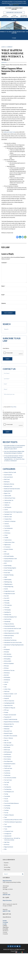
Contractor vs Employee (9, 521)
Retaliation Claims (8, 726)
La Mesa (5, 925)
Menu (15, 19)
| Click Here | (16, 4)
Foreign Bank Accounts (9, 593)
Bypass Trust (7, 493)
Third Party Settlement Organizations (13, 822)
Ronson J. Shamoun (8, 738)
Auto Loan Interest (8, 477)
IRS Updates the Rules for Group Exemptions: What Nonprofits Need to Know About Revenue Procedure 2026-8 (14, 447)
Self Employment (8, 752)
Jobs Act (6, 682)
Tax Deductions (7, 789)
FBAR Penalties (7, 579)
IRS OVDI (6, 675)
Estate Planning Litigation (10, 568)
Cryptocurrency (8, 540)
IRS (5, 647)
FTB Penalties (7, 609)
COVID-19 (6, 530)
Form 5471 (6, 598)
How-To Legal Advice (9, 630)
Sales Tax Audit (7, 742)
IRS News (6, 668)
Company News (8, 519)
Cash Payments (7, 507)
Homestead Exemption (9, 626)
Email (3, 294)
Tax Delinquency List (9, 791)
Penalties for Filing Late (9, 707)
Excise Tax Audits (8, 570)
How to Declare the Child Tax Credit (12, 628)
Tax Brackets (7, 775)
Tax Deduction (7, 787)
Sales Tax (6, 740)
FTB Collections (8, 605)
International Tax (8, 637)
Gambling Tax (7, 612)
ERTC (5, 563)
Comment (4, 262)
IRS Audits (6, 651)
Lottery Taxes (7, 689)
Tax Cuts (6, 784)
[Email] (25, 237)
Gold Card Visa (7, 619)
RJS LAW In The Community (10, 735)
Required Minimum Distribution (11, 721)
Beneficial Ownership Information (12, 488)
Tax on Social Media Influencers (11, 803)
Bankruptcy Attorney (9, 484)
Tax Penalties (7, 805)
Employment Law (8, 561)
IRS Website (7, 679)
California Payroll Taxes (9, 498)
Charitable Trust (8, 514)
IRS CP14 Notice (8, 656)
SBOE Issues (7, 749)
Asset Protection (8, 474)
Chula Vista (5, 927)
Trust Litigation (7, 826)
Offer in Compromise (9, 700)
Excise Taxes (7, 572)
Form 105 (6, 595)
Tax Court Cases (8, 780)
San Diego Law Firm (8, 745)
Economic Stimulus (8, 549)
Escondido (5, 929)
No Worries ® (7, 696)
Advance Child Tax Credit (10, 472)
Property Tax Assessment (10, 714)
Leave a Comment (7, 46)
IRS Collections (7, 654)
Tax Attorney (7, 773)
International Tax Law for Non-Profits (13, 642)
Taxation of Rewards (9, 815)
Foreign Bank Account (9, 591)
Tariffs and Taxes (8, 768)
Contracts (6, 523)
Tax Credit (6, 782)
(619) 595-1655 (5, 16)
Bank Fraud (7, 479)
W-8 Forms (6, 844)
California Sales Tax (8, 500)
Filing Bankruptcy (8, 584)
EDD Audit (6, 554)
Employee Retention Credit (10, 558)
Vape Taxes (6, 842)
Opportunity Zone (8, 705)
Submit (8, 358)
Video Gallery (7, 869)
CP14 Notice (7, 533)
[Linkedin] (20, 237)
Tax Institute (7, 796)
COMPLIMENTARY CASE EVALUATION (14, 12)
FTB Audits (7, 602)
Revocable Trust (8, 731)
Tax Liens (6, 801)
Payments (6, 862)
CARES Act (6, 505)
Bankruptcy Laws (8, 486)
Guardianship (7, 621)
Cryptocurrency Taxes (9, 542)
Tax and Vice (7, 770)
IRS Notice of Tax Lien (9, 670)
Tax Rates (6, 810)
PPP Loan (6, 710)
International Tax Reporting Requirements (14, 644)
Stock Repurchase (8, 761)
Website (3, 303)
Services (6, 865)
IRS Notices (7, 672)
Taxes (5, 817)
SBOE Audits (7, 747)
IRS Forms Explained (9, 663)
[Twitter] (22, 237)
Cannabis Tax (7, 502)
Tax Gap (6, 794)
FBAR (5, 577)
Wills (5, 849)
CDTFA (6, 509)
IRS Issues (6, 665)
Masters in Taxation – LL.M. (10, 693)
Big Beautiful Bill (8, 491)
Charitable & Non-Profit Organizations (13, 512)
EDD (5, 551)
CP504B (6, 537)
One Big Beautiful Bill (9, 703)
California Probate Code (9, 132)
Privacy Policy (13, 406)
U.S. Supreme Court (8, 831)
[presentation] (13, 424)
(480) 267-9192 (23, 16)
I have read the (10, 406)
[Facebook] (17, 237)
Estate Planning (7, 565)
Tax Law (6, 798)
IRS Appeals (7, 649)
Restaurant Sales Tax (9, 724)
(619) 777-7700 (14, 16)
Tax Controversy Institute (10, 777)
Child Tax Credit (8, 516)
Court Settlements (8, 528)
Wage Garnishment (8, 846)
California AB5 (7, 495)
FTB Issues (6, 607)
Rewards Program (8, 733)
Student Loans (7, 766)
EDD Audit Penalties (9, 556)
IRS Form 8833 (7, 661)
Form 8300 (6, 600)
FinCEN (6, 588)
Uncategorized (7, 833)
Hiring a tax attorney (9, 623)
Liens (5, 686)
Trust (5, 824)
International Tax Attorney (10, 640)
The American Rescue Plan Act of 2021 (13, 819)
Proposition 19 (7, 717)
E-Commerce (7, 547)
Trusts (5, 829)
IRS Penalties (7, 677)
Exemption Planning (8, 574)
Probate (6, 712)
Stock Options (7, 759)
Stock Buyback (7, 756)
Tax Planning (7, 808)
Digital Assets (7, 544)
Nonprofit (6, 698)
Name (3, 286)
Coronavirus (7, 526)
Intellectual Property (9, 635)
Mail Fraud (6, 691)
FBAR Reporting (8, 581)
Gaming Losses (7, 614)
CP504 (5, 535)
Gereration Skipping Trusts (10, 616)
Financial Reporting (8, 586)
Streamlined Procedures (9, 763)
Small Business (7, 754)
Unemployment (7, 836)
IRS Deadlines (7, 658)
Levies (5, 684)
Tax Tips (6, 812)
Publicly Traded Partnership (10, 719)
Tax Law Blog (7, 867)
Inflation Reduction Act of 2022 (11, 633)
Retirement (6, 728)
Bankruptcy (7, 481)
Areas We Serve (7, 917)
